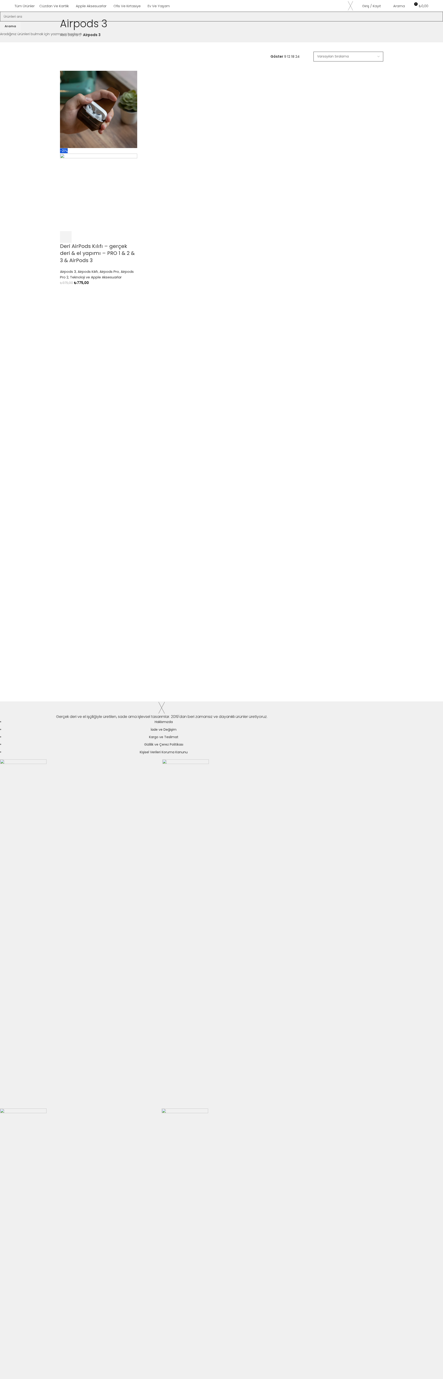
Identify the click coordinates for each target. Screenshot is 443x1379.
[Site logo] (350, 5)
